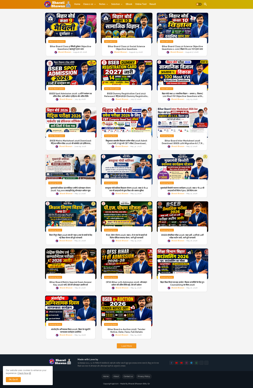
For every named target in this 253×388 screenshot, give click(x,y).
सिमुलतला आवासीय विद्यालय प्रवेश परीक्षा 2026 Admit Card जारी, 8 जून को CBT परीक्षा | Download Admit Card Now (126, 142)
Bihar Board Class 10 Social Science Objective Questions (126, 47)
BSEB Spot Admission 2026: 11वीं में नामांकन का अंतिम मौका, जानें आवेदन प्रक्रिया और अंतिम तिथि (70, 94)
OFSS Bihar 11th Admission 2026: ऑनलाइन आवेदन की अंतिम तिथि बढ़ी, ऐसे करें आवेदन (126, 283)
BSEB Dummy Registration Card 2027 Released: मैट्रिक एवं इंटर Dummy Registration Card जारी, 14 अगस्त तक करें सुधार (126, 95)
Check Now (22, 373)
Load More (126, 346)
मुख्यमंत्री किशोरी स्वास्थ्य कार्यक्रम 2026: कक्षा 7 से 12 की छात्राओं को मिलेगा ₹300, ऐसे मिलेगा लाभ (182, 189)
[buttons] (171, 363)
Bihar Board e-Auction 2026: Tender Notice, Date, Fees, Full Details (126, 330)
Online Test (141, 4)
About (116, 376)
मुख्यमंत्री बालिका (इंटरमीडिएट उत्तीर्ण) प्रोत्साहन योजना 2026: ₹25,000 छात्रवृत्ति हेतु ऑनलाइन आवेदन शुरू (70, 189)
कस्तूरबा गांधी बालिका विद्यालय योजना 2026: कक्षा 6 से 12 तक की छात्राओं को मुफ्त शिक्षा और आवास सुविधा (126, 189)
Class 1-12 (88, 4)
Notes (102, 4)
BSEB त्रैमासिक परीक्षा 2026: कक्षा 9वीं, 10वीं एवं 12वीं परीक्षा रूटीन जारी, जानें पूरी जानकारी (182, 236)
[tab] (77, 4)
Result (152, 4)
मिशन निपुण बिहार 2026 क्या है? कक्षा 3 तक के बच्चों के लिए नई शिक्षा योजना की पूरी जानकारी (70, 236)
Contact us (128, 376)
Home (77, 4)
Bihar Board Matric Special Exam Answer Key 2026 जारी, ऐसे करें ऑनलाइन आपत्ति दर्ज (70, 283)
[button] (199, 4)
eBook (129, 4)
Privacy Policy (144, 376)
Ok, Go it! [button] (13, 379)
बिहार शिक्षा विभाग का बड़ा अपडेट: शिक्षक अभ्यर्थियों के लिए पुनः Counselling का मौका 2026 (182, 283)
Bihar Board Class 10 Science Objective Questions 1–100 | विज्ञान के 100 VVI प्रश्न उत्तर (182, 47)
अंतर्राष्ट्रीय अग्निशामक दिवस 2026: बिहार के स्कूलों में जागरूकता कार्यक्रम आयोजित (70, 330)
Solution (115, 4)
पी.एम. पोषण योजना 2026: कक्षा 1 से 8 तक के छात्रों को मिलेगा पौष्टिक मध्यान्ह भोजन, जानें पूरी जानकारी (126, 236)
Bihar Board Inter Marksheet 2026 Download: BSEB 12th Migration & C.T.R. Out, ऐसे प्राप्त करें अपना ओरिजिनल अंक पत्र (182, 142)
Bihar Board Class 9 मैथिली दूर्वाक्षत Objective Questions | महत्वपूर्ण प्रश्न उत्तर (70, 47)
